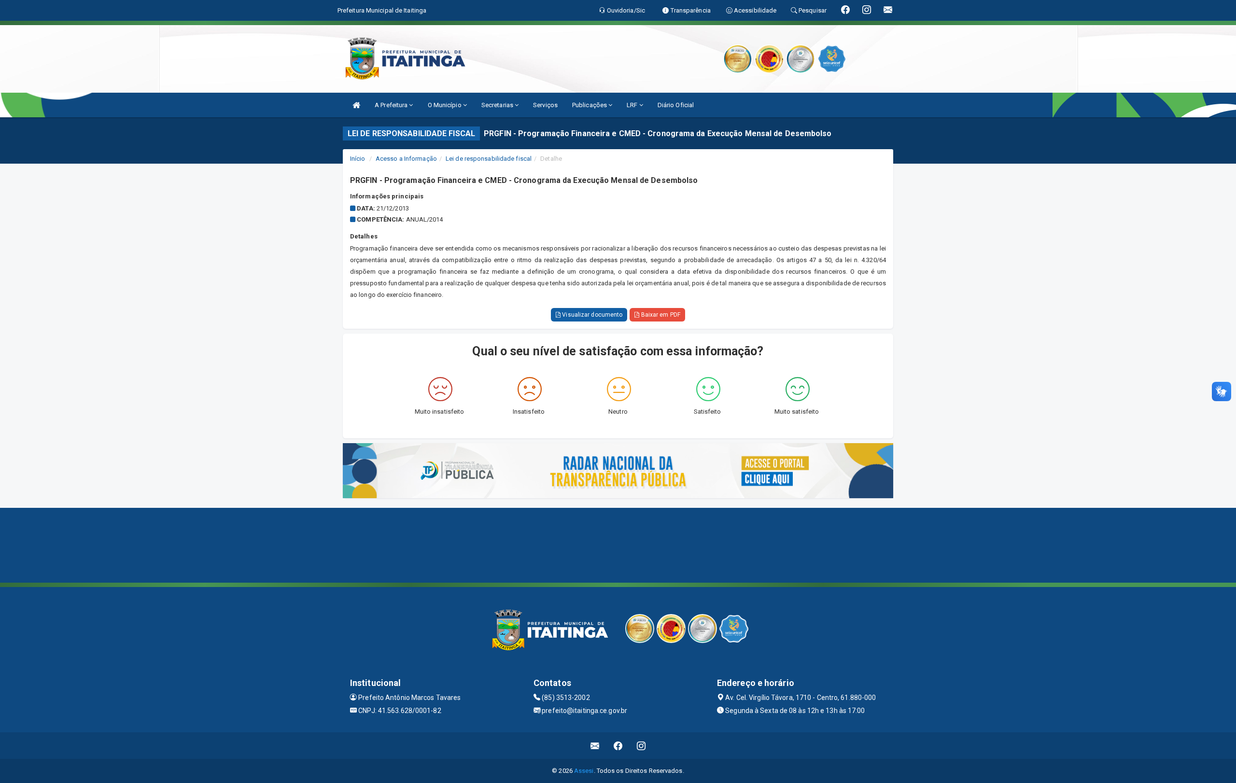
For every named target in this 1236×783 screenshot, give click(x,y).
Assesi (584, 770)
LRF (633, 105)
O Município (445, 105)
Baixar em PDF (659, 314)
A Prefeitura (392, 105)
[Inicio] (356, 105)
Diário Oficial (676, 105)
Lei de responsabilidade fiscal (489, 158)
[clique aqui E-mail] (595, 745)
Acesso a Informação (406, 158)
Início (357, 158)
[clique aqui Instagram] (641, 745)
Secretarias (498, 105)
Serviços (545, 105)
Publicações (590, 105)
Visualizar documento (591, 314)
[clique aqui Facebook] (618, 745)
